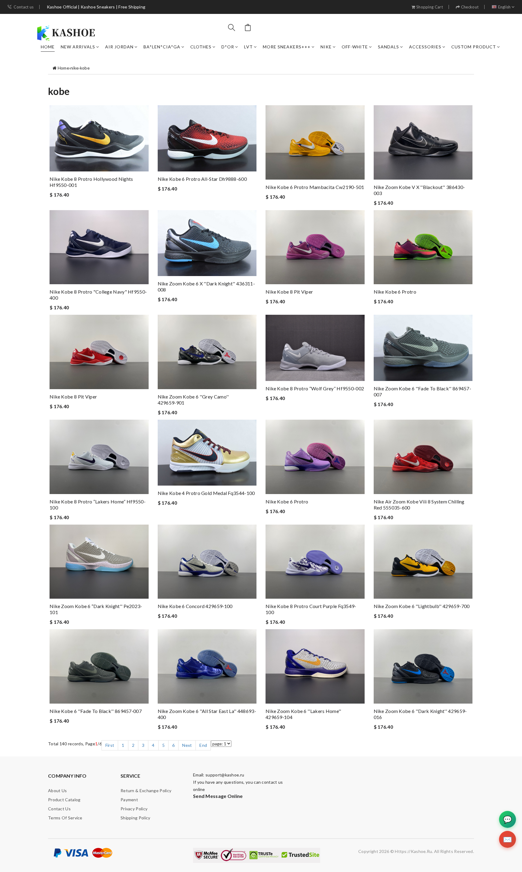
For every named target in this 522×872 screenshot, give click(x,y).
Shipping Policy (135, 817)
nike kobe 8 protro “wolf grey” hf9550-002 (315, 388)
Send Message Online (218, 796)
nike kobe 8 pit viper (289, 291)
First (109, 745)
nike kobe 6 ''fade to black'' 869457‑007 (96, 711)
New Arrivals (78, 46)
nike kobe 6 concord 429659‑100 (195, 606)
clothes (200, 46)
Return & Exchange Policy (146, 790)
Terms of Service (65, 817)
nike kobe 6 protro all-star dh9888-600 (202, 179)
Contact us (24, 7)
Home (48, 46)
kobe (85, 67)
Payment (129, 799)
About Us (57, 790)
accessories (425, 46)
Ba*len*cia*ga (161, 46)
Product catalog (64, 799)
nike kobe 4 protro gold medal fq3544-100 (206, 493)
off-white (355, 46)
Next (187, 745)
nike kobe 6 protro (395, 291)
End (203, 745)
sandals (388, 46)
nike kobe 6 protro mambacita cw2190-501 (315, 187)
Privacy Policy (134, 808)
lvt (248, 46)
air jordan (119, 46)
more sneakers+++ (287, 46)
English (504, 7)
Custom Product (473, 46)
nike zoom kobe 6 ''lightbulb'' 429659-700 (422, 606)
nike (326, 46)
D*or (227, 46)
